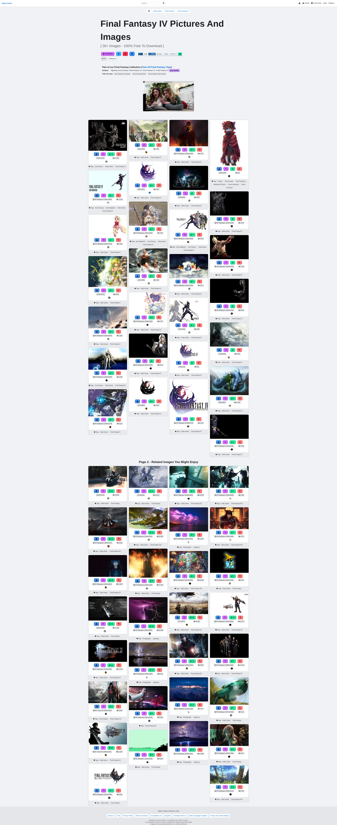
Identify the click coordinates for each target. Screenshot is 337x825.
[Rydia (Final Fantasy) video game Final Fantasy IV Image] (229, 394)
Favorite (108, 54)
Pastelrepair (195, 242)
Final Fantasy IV (183, 11)
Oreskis (195, 583)
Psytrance (195, 757)
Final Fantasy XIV (135, 70)
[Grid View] (140, 54)
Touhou (220, 181)
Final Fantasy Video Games (157, 74)
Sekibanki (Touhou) (219, 184)
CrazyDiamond (154, 236)
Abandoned (195, 542)
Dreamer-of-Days (113, 631)
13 (112, 154)
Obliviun (235, 625)
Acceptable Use (156, 816)
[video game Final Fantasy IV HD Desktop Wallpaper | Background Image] (107, 236)
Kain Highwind (110, 208)
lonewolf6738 (113, 380)
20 (112, 491)
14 (112, 539)
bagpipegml (235, 357)
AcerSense (194, 498)
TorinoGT (114, 247)
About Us (111, 816)
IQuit (154, 368)
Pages (160, 54)
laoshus (154, 721)
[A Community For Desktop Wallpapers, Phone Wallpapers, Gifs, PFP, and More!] (149, 11)
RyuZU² (235, 498)
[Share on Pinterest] (125, 54)
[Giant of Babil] (148, 272)
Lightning (156, 638)
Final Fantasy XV (149, 70)
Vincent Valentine (233, 184)
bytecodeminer (154, 152)
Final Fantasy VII (162, 70)
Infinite (153, 54)
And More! (174, 70)
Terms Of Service (142, 816)
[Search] (163, 3)
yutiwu (235, 715)
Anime (243, 184)
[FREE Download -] (97, 240)
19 (152, 626)
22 (112, 665)
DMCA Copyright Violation (198, 816)
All (105, 58)
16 (112, 580)
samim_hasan (154, 677)
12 (152, 670)
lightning (114, 70)
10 (152, 532)
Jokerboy (114, 203)
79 (193, 750)
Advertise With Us (180, 816)
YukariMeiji (235, 176)
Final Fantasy (169, 11)
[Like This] (151, 361)
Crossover (229, 187)
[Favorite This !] (103, 240)
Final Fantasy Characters (122, 74)
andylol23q (235, 757)
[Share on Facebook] (132, 54)
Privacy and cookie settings (219, 816)
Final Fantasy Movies (139, 74)
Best (167, 54)
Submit (306, 3)
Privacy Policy (128, 816)
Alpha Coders (7, 3)
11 (152, 491)
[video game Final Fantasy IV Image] (107, 328)
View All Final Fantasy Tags (156, 67)
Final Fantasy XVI (115, 719)
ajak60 (113, 298)
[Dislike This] (118, 240)
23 (112, 748)
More (173, 54)
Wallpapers (112, 58)
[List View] (145, 54)
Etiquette (168, 816)
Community (317, 3)
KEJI (114, 427)
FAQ (118, 816)
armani (154, 634)
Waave (154, 193)
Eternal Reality (114, 714)
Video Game (157, 11)
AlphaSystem (113, 161)
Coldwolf (113, 546)
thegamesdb (154, 325)
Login (325, 3)
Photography (147, 638)
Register (331, 3)
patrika (114, 798)
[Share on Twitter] (118, 54)
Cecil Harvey (99, 166)
